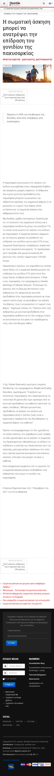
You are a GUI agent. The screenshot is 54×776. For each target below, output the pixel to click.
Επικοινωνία (34, 679)
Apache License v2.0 (23, 751)
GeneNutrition (8, 745)
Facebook (7, 722)
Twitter (19, 722)
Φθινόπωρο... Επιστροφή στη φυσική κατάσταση (24, 590)
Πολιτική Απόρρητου (37, 675)
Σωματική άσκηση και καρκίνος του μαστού (22, 604)
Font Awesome (8, 754)
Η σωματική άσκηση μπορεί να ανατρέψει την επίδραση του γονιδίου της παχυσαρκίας (26, 37)
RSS (18, 725)
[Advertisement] (27, 153)
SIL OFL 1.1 (34, 754)
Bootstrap (6, 748)
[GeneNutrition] (14, 3)
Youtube (30, 722)
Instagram (7, 725)
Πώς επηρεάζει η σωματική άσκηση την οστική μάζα (26, 600)
